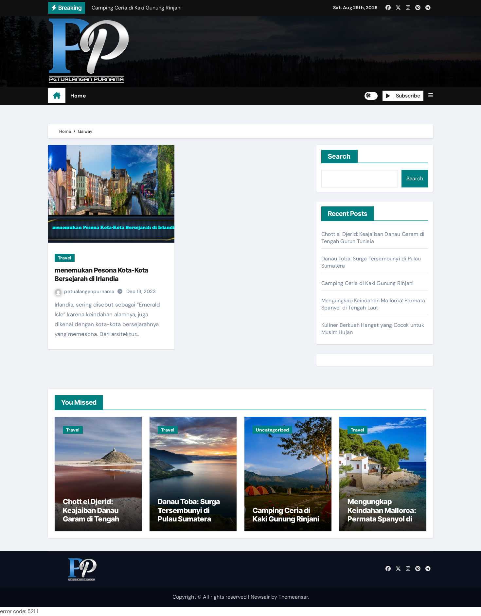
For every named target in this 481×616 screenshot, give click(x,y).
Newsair (260, 596)
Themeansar (293, 596)
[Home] (56, 95)
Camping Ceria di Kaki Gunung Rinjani (367, 283)
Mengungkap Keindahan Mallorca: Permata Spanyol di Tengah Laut (373, 304)
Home (78, 95)
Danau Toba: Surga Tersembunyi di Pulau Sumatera (189, 510)
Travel (64, 258)
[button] (430, 95)
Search (339, 156)
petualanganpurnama (90, 291)
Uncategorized (272, 430)
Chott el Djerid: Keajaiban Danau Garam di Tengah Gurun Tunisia (372, 238)
